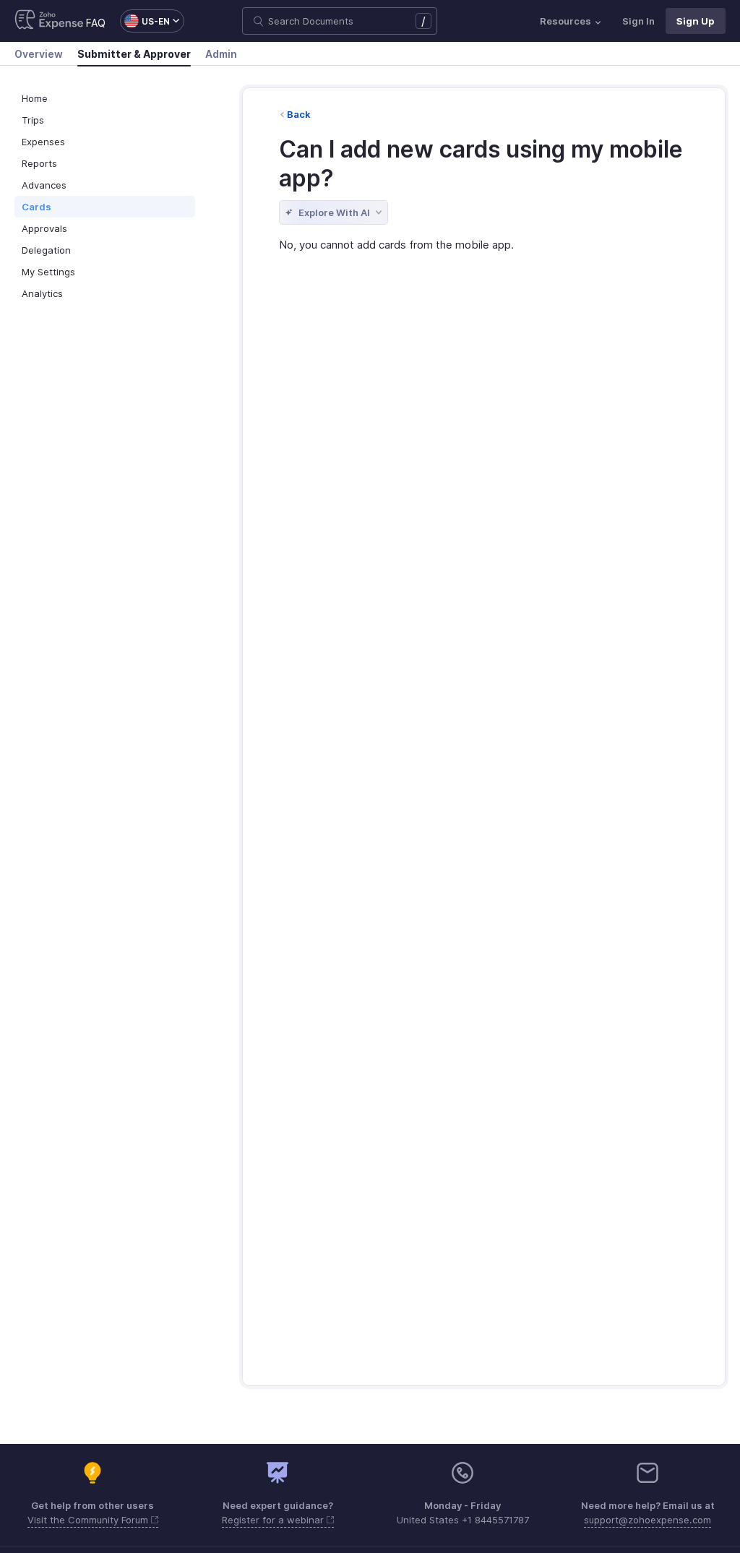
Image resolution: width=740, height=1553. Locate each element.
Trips (33, 120)
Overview (38, 54)
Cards (36, 206)
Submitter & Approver (134, 54)
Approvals (44, 228)
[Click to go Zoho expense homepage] (49, 21)
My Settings (48, 272)
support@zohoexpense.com (647, 1520)
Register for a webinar (274, 1520)
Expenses (43, 141)
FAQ (96, 23)
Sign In (638, 21)
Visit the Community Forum (89, 1520)
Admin (221, 54)
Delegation (46, 250)
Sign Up (695, 21)
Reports (39, 163)
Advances (44, 185)
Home (35, 98)
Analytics (42, 293)
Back (299, 114)
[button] (145, 21)
